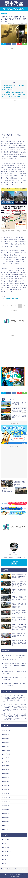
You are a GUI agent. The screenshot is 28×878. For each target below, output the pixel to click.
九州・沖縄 (4, 13)
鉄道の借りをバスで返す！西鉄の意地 (13, 94)
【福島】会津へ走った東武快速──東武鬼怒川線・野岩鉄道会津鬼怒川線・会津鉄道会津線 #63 (14, 715)
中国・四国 (6, 840)
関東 (4, 859)
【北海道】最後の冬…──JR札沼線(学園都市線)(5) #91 (14, 672)
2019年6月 (6, 770)
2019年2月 (6, 785)
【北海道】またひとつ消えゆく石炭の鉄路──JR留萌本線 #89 (14, 684)
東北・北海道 (7, 851)
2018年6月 (6, 817)
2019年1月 (6, 789)
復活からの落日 (7, 89)
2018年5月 (6, 821)
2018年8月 (6, 809)
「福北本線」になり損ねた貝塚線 (12, 92)
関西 (4, 863)
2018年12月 (6, 793)
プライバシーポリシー (11, 874)
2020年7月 (6, 734)
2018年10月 (6, 801)
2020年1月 (6, 746)
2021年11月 (6, 730)
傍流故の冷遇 (7, 87)
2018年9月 (6, 805)
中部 (4, 844)
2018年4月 (6, 825)
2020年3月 (6, 738)
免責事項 (19, 874)
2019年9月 (6, 758)
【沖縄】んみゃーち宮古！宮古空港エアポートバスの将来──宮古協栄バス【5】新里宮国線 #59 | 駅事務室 (15, 709)
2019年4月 (6, 777)
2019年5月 (6, 773)
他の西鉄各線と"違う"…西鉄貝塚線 (13, 85)
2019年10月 (6, 754)
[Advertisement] (14, 63)
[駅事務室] (14, 5)
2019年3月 (6, 781)
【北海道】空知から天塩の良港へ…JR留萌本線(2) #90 (14, 678)
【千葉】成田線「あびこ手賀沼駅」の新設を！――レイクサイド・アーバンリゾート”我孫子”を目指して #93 (14, 657)
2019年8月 (6, 762)
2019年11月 (6, 750)
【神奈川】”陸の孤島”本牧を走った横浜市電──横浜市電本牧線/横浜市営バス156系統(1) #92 (14, 665)
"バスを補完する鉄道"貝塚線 (11, 96)
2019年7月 (6, 766)
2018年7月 (6, 813)
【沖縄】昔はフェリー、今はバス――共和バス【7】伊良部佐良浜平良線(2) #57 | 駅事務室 (15, 700)
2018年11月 (6, 797)
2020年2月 (6, 742)
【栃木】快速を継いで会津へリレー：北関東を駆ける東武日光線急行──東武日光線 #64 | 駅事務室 (14, 718)
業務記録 (5, 855)
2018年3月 (6, 829)
